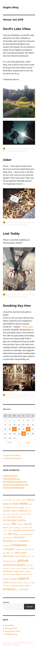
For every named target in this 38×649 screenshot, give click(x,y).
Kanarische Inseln (27, 534)
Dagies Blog (10, 7)
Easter (4, 517)
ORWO (17, 556)
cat (30, 511)
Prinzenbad (6, 568)
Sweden (6, 582)
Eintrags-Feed (11, 628)
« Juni (9, 442)
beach (16, 503)
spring (17, 574)
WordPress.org (11, 634)
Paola (32, 556)
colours (17, 514)
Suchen (6, 602)
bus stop (27, 507)
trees (33, 582)
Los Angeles (8, 549)
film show (20, 524)
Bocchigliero (7, 507)
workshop (9, 589)
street (30, 574)
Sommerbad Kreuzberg (8, 574)
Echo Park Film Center (14, 517)
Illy (10, 533)
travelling (25, 582)
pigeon (15, 561)
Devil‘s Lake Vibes (17, 29)
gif (20, 527)
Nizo (8, 553)
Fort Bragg (16, 527)
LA (15, 541)
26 (23, 433)
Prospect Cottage (15, 568)
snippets (16, 571)
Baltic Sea (7, 504)
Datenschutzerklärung (20, 643)
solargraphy (27, 571)
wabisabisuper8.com (11, 479)
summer (13, 579)
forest (10, 527)
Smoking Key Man (17, 305)
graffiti (30, 527)
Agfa (14, 500)
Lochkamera (18, 545)
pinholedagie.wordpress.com (15, 482)
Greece (5, 530)
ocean (12, 553)
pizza (30, 565)
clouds (9, 514)
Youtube (24, 589)
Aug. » (28, 442)
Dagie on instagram (13, 458)
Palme (28, 556)
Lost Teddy (11, 233)
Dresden (29, 514)
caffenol (6, 511)
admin (8, 149)
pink (27, 565)
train (20, 583)
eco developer (10, 520)
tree (29, 582)
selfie (32, 568)
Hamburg (17, 530)
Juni (19, 534)
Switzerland (14, 582)
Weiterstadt (14, 586)
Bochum (15, 507)
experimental (7, 524)
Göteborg (10, 530)
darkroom (23, 514)
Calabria (14, 511)
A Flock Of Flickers (7, 500)
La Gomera (23, 540)
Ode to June (8, 556)
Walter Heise (27, 327)
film (14, 523)
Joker (7, 160)
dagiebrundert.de (10, 476)
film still (28, 524)
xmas (17, 589)
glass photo (25, 527)
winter (27, 586)
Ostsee (23, 556)
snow (22, 571)
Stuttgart (6, 579)
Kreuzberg (8, 541)
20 (28, 429)
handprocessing (28, 530)
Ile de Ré (5, 534)
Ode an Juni (20, 552)
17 (14, 429)
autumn (18, 500)
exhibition (22, 520)
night (4, 553)
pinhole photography (14, 565)
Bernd (30, 504)
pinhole (23, 560)
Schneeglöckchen (25, 568)
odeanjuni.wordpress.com (13, 487)
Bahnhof (24, 500)
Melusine (24, 549)
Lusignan (18, 549)
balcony (30, 500)
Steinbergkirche (24, 574)
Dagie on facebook (12, 455)
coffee (13, 514)
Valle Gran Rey (6, 586)
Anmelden (9, 625)
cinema (4, 514)
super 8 (23, 578)
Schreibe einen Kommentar (17, 151)
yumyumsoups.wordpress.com (15, 485)
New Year (31, 549)
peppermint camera (7, 561)
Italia (15, 534)
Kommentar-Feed (12, 631)
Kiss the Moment (8, 537)
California (23, 510)
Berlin (24, 503)
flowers (5, 527)
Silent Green (7, 571)
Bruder (21, 508)
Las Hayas (6, 545)
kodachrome (19, 537)
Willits (21, 586)
